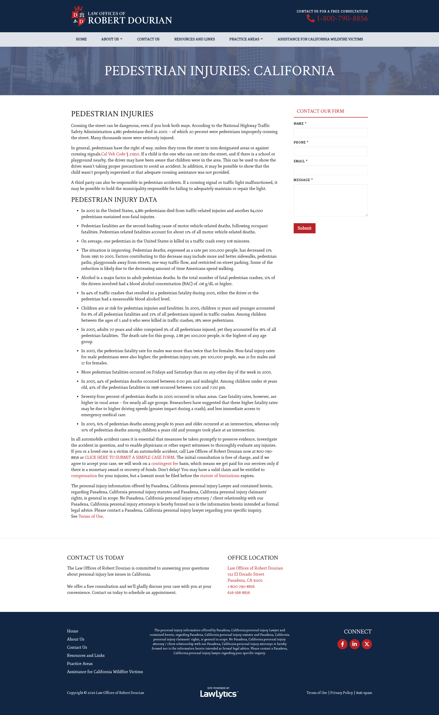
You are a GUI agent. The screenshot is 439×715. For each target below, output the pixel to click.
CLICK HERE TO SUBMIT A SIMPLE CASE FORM (130, 457)
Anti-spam (364, 693)
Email (301, 161)
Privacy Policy (341, 693)
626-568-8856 (239, 592)
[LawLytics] (219, 693)
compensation (84, 475)
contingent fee (164, 463)
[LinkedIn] (355, 644)
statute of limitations (220, 475)
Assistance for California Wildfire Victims (320, 39)
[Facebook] (342, 644)
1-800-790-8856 (342, 18)
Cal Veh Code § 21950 (120, 154)
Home (81, 39)
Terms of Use (91, 516)
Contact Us (148, 39)
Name (300, 124)
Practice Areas (244, 39)
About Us (110, 39)
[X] (367, 644)
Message (303, 180)
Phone (301, 142)
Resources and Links (194, 39)
